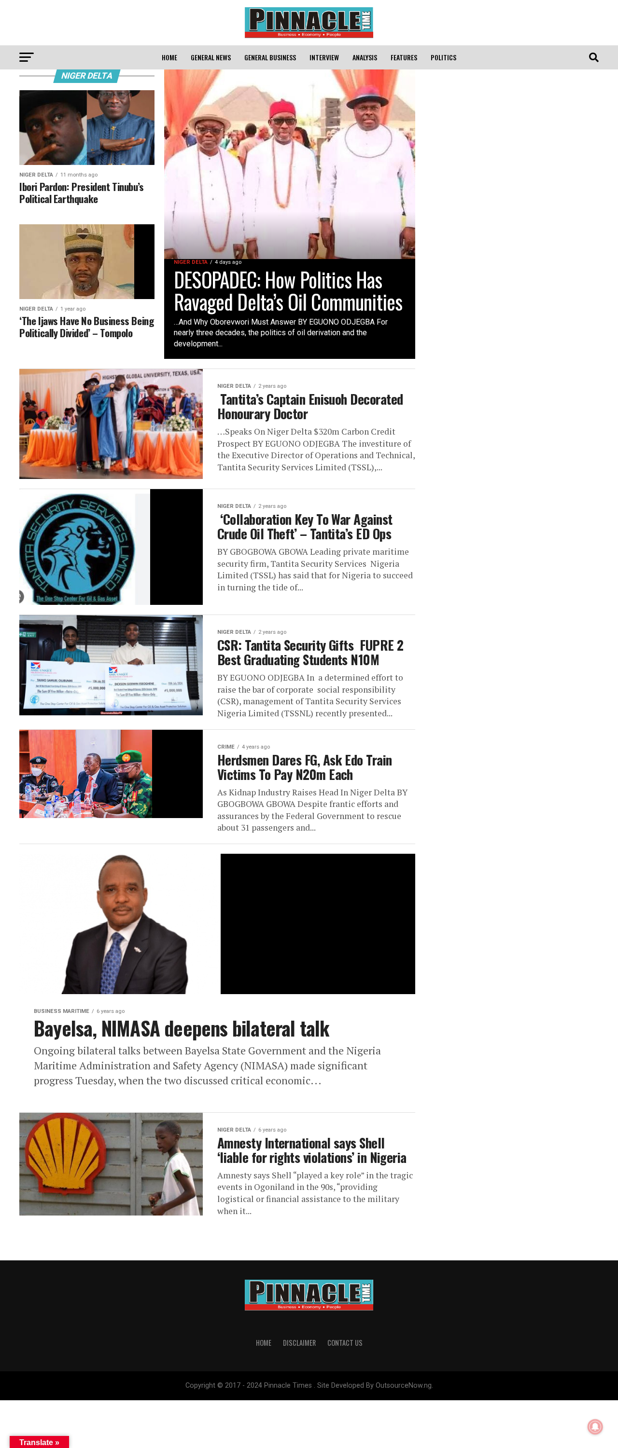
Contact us (345, 1343)
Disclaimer (299, 1343)
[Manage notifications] (595, 1426)
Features (404, 57)
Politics (443, 57)
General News (211, 57)
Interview (324, 57)
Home (169, 57)
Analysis (364, 57)
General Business (270, 57)
